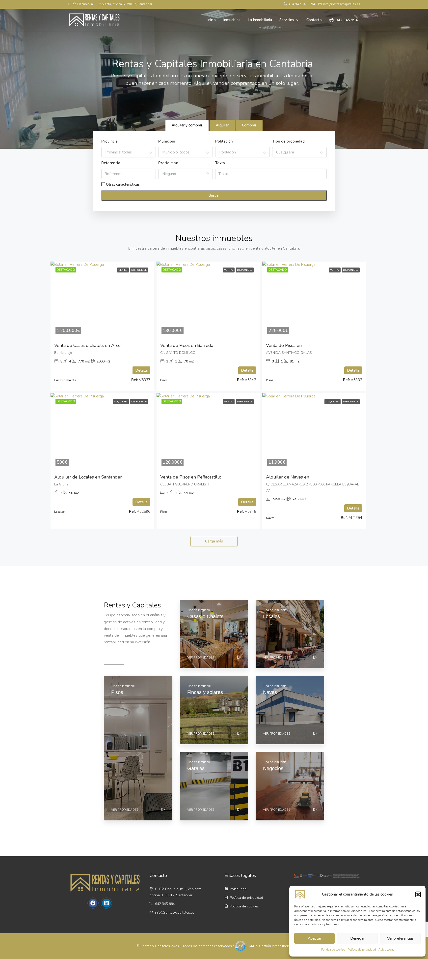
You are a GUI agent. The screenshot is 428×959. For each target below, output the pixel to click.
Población (224, 141)
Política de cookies (333, 950)
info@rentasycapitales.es (174, 912)
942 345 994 (346, 20)
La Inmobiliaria (260, 19)
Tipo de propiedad (288, 141)
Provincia (109, 141)
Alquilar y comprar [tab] (187, 125)
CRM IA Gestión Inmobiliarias (269, 945)
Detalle (141, 370)
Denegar (357, 938)
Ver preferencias (400, 938)
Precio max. (168, 162)
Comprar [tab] (249, 125)
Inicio (211, 19)
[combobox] (128, 152)
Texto (220, 162)
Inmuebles (231, 19)
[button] (418, 894)
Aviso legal (386, 950)
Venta (123, 270)
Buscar (214, 195)
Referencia (110, 162)
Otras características (122, 184)
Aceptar (314, 938)
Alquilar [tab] (222, 125)
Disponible (139, 270)
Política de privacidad (362, 950)
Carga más (214, 541)
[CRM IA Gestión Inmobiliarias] (240, 945)
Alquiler (121, 401)
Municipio (166, 141)
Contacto (314, 19)
